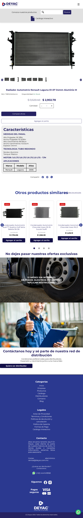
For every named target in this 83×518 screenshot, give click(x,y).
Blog (42, 401)
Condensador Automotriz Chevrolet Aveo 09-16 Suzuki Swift (41, 227)
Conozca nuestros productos (24, 12)
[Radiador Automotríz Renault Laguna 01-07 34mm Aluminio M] (7, 79)
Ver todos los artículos (72, 193)
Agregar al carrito (41, 121)
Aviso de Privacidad (41, 414)
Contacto (41, 399)
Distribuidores (41, 396)
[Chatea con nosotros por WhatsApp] (78, 512)
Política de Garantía (41, 424)
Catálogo (41, 393)
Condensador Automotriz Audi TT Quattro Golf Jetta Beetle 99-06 (14, 227)
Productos (41, 391)
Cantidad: (33, 106)
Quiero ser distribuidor (16, 366)
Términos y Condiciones (41, 416)
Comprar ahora (18, 114)
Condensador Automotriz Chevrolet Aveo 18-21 (69, 226)
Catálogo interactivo (41, 429)
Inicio (41, 386)
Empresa (41, 388)
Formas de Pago (41, 427)
